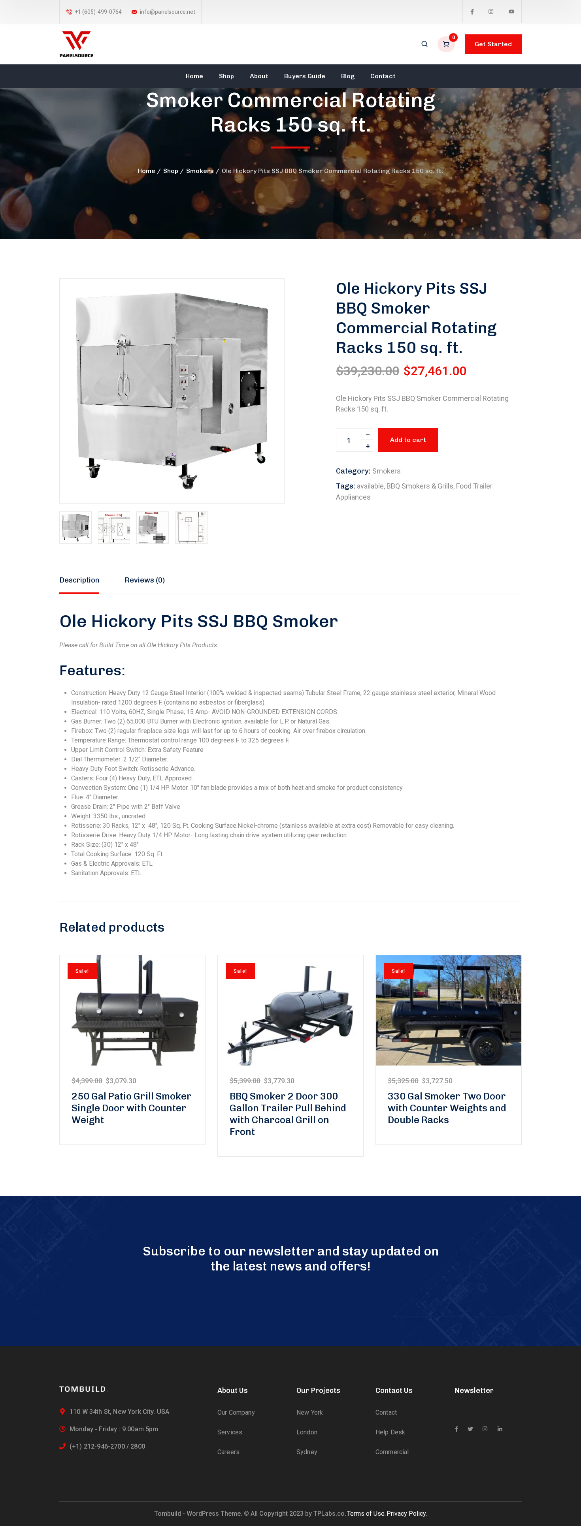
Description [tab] (79, 580)
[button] (265, 298)
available (370, 486)
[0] (447, 44)
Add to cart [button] (132, 1010)
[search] (424, 44)
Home (146, 171)
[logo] (76, 43)
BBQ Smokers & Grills (420, 486)
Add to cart (408, 440)
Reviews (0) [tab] (144, 580)
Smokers (200, 171)
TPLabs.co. (329, 1513)
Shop (170, 171)
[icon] (472, 12)
